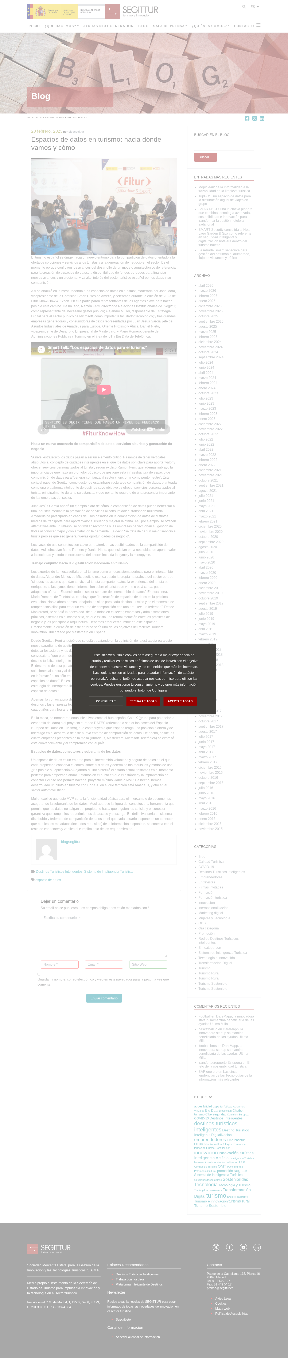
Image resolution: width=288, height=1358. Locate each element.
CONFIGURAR (106, 701)
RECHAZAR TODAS (143, 701)
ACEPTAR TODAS (180, 701)
